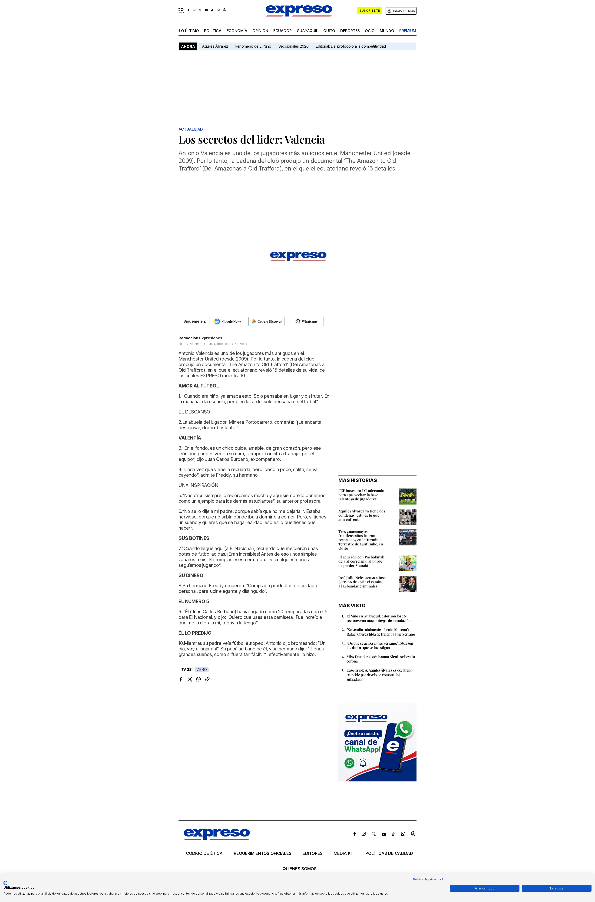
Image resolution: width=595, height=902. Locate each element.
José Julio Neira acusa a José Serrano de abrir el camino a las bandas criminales (362, 581)
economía (237, 31)
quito (329, 31)
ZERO (202, 669)
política (212, 31)
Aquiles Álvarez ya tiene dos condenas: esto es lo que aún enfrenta (361, 515)
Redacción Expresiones (200, 338)
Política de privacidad (428, 879)
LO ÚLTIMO (189, 31)
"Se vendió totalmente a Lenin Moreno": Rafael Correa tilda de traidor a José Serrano (381, 631)
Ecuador (282, 31)
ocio (370, 31)
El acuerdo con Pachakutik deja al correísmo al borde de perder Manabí (361, 561)
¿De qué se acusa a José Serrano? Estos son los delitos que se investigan (380, 645)
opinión (260, 31)
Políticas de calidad (389, 853)
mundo (387, 31)
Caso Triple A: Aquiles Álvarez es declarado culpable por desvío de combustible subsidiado (379, 674)
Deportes (350, 31)
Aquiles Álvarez (215, 46)
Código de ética (204, 853)
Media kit (344, 853)
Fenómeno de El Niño (253, 46)
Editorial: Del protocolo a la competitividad (351, 46)
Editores (313, 853)
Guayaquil (307, 31)
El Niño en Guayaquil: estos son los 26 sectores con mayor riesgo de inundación (379, 618)
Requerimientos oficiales (262, 853)
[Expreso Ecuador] (217, 838)
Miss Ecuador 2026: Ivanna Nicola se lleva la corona (381, 658)
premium (407, 31)
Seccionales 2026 (293, 46)
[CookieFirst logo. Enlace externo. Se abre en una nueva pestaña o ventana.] (5, 883)
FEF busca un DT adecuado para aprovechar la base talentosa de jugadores (361, 494)
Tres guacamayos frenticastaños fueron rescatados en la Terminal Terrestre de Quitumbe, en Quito (360, 540)
